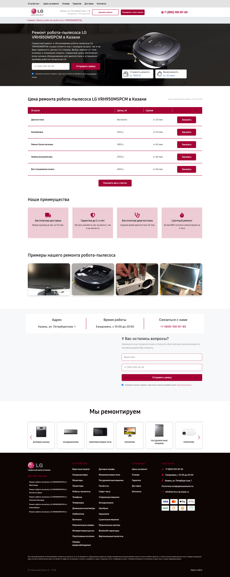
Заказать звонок (105, 12)
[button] (31, 437)
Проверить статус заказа (132, 12)
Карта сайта (196, 570)
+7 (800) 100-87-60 (173, 326)
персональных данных (184, 385)
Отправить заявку (86, 66)
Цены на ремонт (51, 3)
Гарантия (77, 3)
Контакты (101, 3)
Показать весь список (115, 183)
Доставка (89, 3)
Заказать (186, 119)
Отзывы (65, 3)
